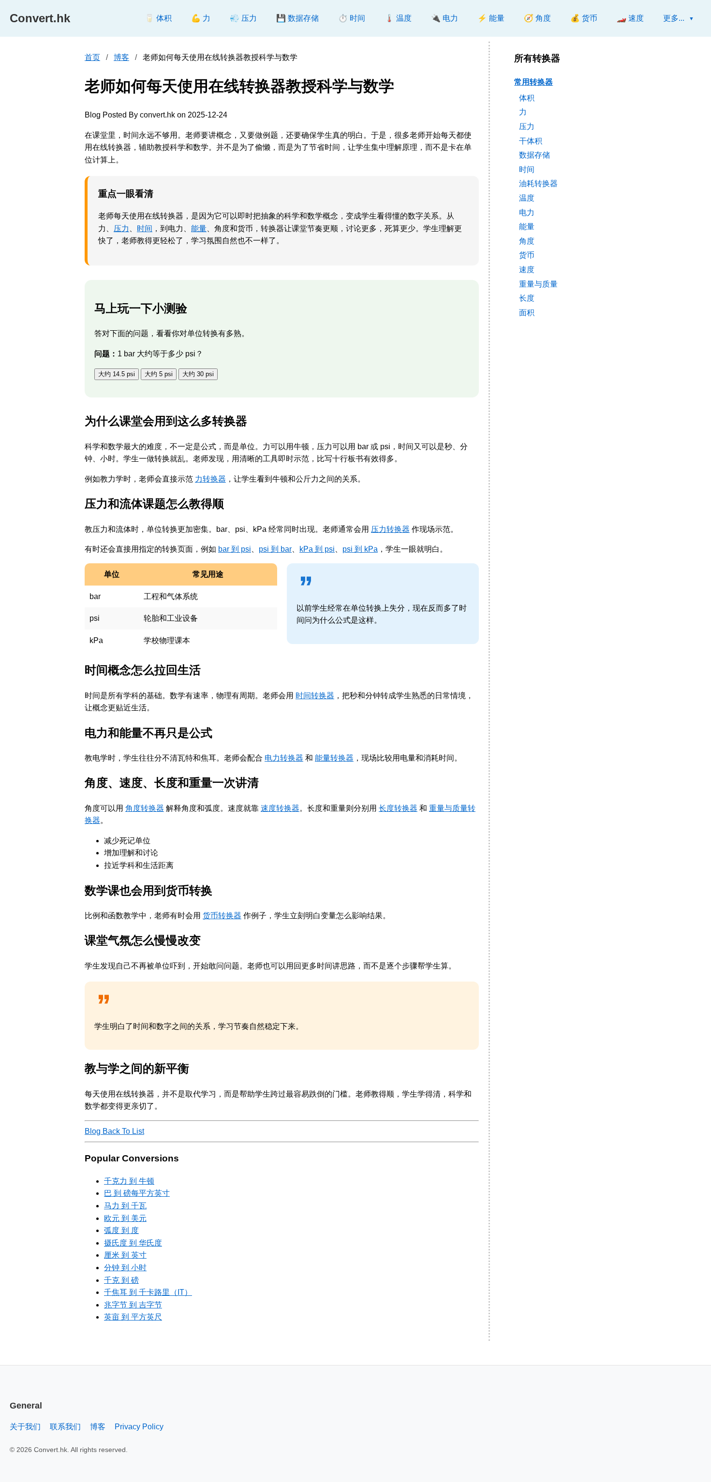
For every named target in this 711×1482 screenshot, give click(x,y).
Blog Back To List (114, 1131)
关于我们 (25, 1427)
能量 (199, 228)
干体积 (530, 140)
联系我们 (65, 1427)
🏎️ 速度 (630, 18)
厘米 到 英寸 (125, 1255)
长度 (526, 298)
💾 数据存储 (297, 18)
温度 (526, 198)
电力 (526, 212)
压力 (121, 228)
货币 (526, 255)
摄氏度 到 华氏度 (133, 1243)
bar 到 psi (234, 549)
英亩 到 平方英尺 (133, 1317)
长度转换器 (398, 808)
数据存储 (534, 155)
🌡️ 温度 (398, 18)
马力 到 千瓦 (125, 1206)
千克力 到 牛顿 (129, 1181)
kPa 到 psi (317, 549)
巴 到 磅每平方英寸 (137, 1193)
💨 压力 (243, 18)
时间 (144, 228)
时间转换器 (315, 695)
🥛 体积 (158, 18)
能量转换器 (334, 758)
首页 (92, 57)
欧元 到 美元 (125, 1218)
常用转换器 (533, 82)
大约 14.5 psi (116, 374)
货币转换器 (222, 915)
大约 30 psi (198, 374)
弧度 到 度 (121, 1230)
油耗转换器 (538, 183)
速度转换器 (280, 808)
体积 (526, 97)
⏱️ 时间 (351, 18)
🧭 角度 (537, 18)
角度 (526, 240)
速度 (526, 269)
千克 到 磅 (121, 1280)
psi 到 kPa (360, 549)
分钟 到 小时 (125, 1267)
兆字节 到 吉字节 (133, 1305)
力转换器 (210, 479)
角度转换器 (144, 808)
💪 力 (200, 18)
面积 (526, 312)
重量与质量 (538, 283)
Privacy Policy (139, 1427)
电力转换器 (284, 758)
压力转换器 (390, 529)
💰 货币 (583, 18)
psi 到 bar (275, 549)
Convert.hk (40, 18)
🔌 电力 (444, 18)
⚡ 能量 (490, 18)
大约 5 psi (159, 374)
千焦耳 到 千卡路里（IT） (148, 1292)
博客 (121, 57)
